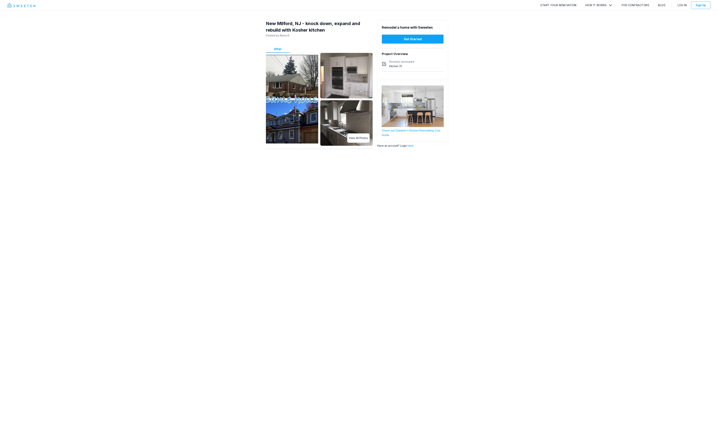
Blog (661, 5)
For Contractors (635, 5)
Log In (682, 5)
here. (411, 145)
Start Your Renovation (558, 5)
